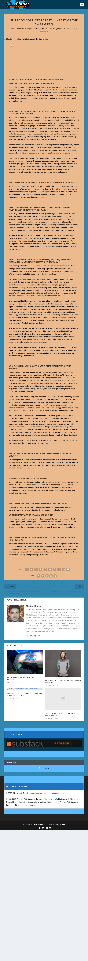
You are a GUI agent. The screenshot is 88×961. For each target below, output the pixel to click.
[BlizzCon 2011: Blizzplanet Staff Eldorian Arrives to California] (25, 689)
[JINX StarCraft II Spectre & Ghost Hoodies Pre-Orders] (63, 663)
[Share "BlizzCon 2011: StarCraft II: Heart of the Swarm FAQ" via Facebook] (27, 569)
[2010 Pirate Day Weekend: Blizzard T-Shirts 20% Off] (63, 699)
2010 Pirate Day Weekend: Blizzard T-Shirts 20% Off (61, 714)
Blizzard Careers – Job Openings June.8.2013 (20, 678)
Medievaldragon (25, 29)
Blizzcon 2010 (51, 29)
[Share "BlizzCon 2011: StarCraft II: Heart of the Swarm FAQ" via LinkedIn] (50, 569)
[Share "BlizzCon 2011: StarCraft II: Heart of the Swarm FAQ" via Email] (63, 569)
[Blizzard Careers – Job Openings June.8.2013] (25, 662)
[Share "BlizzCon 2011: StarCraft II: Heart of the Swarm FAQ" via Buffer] (54, 569)
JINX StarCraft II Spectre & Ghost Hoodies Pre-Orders (63, 681)
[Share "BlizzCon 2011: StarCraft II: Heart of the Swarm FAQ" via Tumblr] (40, 569)
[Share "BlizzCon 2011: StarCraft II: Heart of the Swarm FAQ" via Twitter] (31, 569)
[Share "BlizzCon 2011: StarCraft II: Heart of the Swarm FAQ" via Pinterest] (45, 569)
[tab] (43, 734)
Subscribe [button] (16, 734)
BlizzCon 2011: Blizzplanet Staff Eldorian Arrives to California (24, 694)
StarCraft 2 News (64, 29)
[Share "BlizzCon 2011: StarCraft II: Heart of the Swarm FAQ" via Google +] (36, 569)
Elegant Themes (39, 824)
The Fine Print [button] (18, 786)
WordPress (60, 824)
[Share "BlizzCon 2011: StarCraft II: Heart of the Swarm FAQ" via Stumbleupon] (59, 569)
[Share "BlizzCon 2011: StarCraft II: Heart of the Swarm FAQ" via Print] (68, 569)
